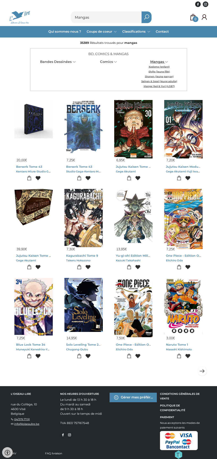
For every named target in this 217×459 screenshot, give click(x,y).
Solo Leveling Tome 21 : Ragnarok (91, 345)
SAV (13, 453)
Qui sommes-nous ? (64, 31)
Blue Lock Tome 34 (30, 345)
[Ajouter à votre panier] (29, 178)
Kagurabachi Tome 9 (82, 256)
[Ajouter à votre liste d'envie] (38, 178)
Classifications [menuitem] (134, 31)
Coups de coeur (100, 31)
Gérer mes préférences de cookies (138, 397)
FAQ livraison (53, 453)
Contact (162, 31)
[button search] (147, 17)
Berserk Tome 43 (29, 167)
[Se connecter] (204, 17)
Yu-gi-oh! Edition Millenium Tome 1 (142, 256)
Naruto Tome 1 (177, 345)
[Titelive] (178, 454)
